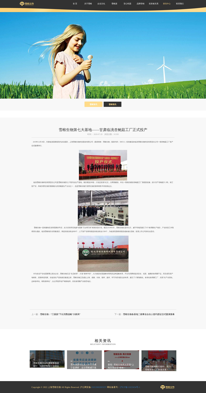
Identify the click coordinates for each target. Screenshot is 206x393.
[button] (177, 362)
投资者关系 (153, 4)
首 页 (75, 4)
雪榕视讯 (112, 104)
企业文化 (101, 4)
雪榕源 (114, 4)
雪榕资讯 (93, 104)
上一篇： (55, 314)
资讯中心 (167, 4)
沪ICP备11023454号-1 (130, 387)
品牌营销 (140, 4)
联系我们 (180, 4)
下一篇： (144, 314)
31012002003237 (98, 387)
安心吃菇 (127, 4)
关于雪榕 (88, 4)
